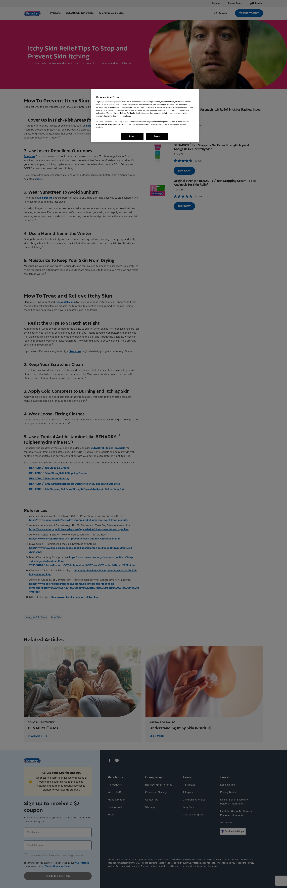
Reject (132, 136)
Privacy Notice (126, 113)
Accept (157, 136)
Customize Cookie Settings (108, 124)
